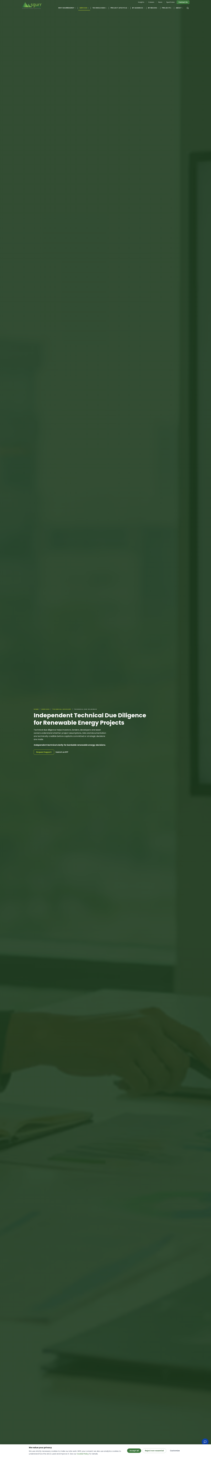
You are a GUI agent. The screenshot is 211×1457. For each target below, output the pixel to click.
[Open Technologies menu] (106, 8)
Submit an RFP (62, 752)
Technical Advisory (61, 709)
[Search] (188, 8)
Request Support (44, 752)
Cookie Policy (83, 1454)
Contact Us (183, 2)
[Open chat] (205, 1441)
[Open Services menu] (88, 8)
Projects (166, 8)
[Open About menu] (182, 8)
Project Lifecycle (119, 8)
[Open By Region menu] (158, 8)
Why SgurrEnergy (66, 8)
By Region (152, 8)
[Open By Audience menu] (144, 8)
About (178, 8)
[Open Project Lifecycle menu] (128, 8)
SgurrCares (170, 2)
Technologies (98, 8)
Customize (175, 1450)
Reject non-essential (154, 1450)
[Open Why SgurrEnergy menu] (75, 8)
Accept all (134, 1450)
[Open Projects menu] (172, 8)
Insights (141, 2)
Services (83, 8)
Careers (151, 2)
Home (36, 709)
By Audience (137, 8)
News (160, 2)
